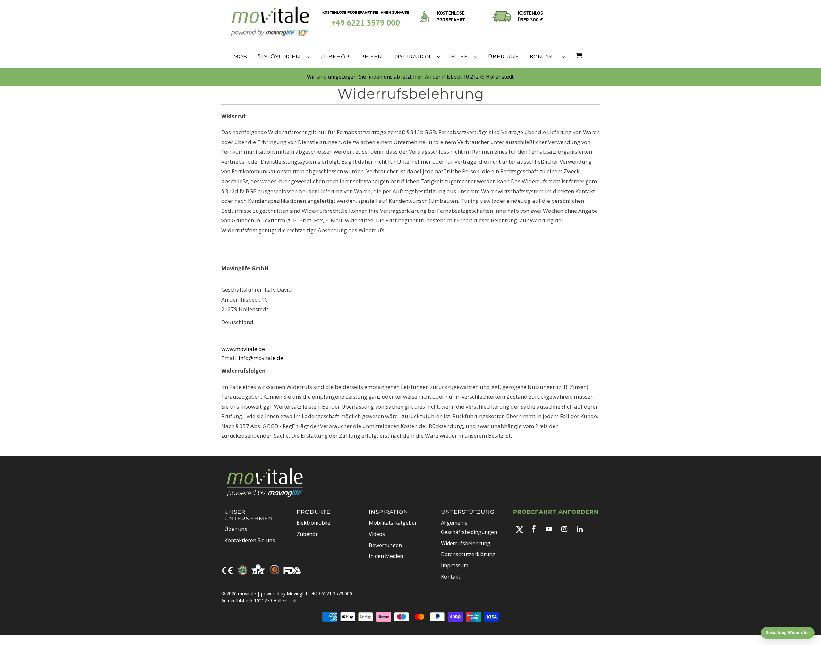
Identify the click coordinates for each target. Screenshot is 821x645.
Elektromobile (313, 522)
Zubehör (307, 534)
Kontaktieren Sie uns (249, 540)
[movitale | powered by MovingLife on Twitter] (519, 530)
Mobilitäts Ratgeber (393, 522)
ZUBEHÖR (335, 57)
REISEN (371, 57)
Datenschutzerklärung (468, 554)
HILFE (461, 57)
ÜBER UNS (503, 57)
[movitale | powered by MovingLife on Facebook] (534, 529)
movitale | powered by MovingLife (274, 593)
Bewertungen (385, 545)
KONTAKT (544, 57)
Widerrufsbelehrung (465, 543)
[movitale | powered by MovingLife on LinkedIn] (580, 529)
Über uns (235, 529)
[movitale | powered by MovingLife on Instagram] (564, 529)
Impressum (454, 565)
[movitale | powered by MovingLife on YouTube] (549, 529)
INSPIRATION (413, 57)
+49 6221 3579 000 (366, 23)
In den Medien (386, 556)
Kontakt (450, 576)
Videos (377, 534)
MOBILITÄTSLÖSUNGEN (268, 57)
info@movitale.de (261, 358)
